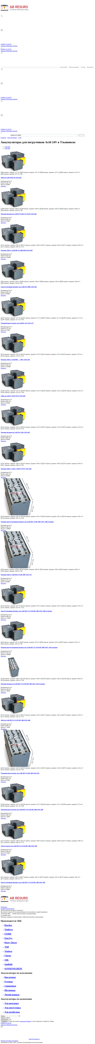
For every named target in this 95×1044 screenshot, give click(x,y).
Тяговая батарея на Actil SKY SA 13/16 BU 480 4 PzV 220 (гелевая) (23, 684)
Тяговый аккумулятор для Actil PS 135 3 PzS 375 (17, 323)
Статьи (83, 67)
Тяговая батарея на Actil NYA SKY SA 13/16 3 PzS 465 (19, 214)
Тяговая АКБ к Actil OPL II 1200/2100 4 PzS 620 (16, 250)
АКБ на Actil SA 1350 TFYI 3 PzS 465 (13, 396)
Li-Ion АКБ (63, 67)
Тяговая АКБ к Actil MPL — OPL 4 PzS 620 (15, 359)
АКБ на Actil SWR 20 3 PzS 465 (11, 177)
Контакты (90, 67)
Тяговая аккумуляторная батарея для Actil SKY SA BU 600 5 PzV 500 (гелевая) (27, 522)
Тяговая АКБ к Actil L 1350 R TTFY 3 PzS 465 (16, 469)
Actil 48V (7, 148)
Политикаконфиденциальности (7, 907)
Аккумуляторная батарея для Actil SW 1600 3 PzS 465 (19, 287)
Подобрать (4, 1021)
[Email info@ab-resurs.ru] (15, 42)
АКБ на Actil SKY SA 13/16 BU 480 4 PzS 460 (15, 720)
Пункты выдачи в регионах (9, 1041)
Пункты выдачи (74, 67)
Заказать (3, 186)
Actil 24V (7, 147)
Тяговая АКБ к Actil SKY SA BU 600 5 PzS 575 (16, 574)
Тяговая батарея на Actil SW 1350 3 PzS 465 (15, 432)
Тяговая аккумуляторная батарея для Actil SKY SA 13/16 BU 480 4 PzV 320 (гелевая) (29, 647)
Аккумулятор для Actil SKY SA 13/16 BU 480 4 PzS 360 (19, 846)
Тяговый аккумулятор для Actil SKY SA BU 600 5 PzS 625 (20, 773)
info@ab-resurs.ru (34, 1039)
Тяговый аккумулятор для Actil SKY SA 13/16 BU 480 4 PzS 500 (22, 809)
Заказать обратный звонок (9, 46)
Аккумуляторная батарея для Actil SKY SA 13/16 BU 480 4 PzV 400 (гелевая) (26, 611)
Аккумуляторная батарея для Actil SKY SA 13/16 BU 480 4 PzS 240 (23, 882)
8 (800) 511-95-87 (6, 44)
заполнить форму (25, 1021)
